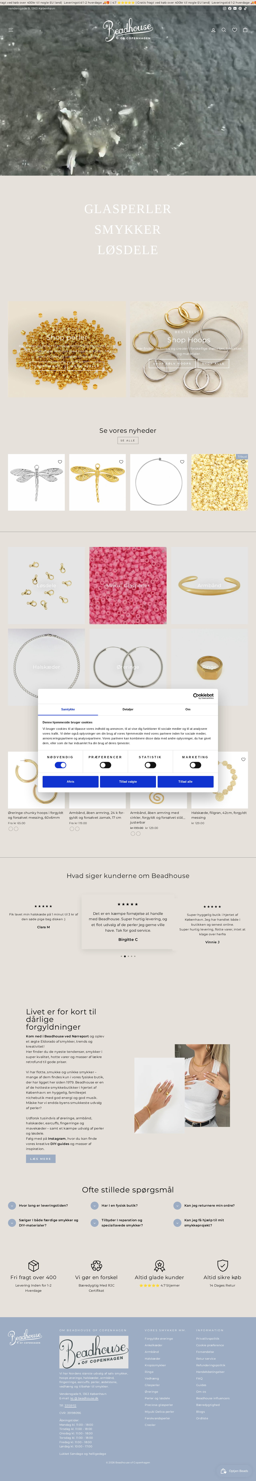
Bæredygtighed (208, 1404)
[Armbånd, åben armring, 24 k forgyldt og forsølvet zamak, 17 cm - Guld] (72, 829)
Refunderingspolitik (210, 1365)
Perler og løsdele (157, 1398)
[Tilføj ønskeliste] (60, 462)
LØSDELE (128, 250)
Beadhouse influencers (213, 1398)
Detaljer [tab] (128, 709)
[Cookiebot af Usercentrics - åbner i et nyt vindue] (196, 696)
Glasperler (152, 1385)
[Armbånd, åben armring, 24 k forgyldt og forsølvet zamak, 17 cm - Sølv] (77, 829)
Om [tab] (187, 709)
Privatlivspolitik (207, 1338)
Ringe (149, 1371)
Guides (201, 1385)
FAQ (199, 1378)
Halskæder (153, 1358)
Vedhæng (152, 1378)
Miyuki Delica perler (159, 1411)
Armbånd (152, 1351)
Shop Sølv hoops (172, 363)
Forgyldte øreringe (159, 1338)
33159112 (70, 1405)
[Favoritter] (234, 29)
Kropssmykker (155, 1365)
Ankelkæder (153, 1345)
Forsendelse (205, 1351)
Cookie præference (210, 1345)
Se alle (128, 440)
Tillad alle (185, 781)
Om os (201, 1391)
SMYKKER (127, 229)
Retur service (206, 1358)
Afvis (70, 781)
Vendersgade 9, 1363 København (31, 8)
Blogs (200, 1411)
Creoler (150, 1425)
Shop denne (47, 366)
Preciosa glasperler (159, 1404)
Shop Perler (86, 366)
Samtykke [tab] (68, 709)
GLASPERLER (128, 209)
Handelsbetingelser (210, 1371)
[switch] (105, 765)
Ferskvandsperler (157, 1418)
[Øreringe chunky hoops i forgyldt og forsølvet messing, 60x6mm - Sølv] (16, 829)
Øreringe (151, 1391)
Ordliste (202, 1418)
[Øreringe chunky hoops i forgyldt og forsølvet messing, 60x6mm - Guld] (11, 829)
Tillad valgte (128, 781)
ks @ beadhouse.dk (84, 1398)
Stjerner (173, 1285)
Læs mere (40, 1158)
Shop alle (213, 363)
